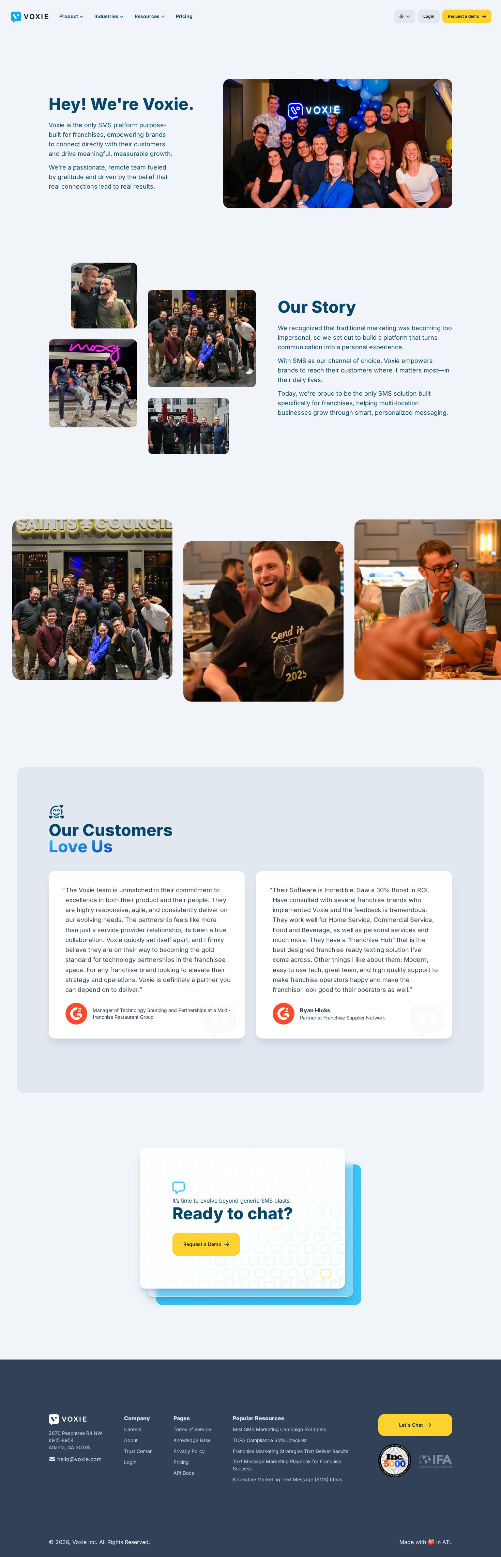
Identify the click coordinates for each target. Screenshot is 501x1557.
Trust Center (138, 1451)
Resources (147, 16)
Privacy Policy (189, 1451)
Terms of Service (192, 1429)
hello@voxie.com (79, 1459)
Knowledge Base (192, 1440)
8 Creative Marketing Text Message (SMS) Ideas (287, 1479)
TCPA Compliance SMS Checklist (270, 1440)
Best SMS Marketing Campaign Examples (279, 1429)
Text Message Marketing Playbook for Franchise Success (287, 1464)
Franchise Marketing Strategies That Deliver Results (290, 1451)
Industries (106, 16)
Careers (132, 1429)
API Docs (183, 1473)
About (131, 1440)
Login (130, 1462)
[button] (404, 16)
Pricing (184, 16)
